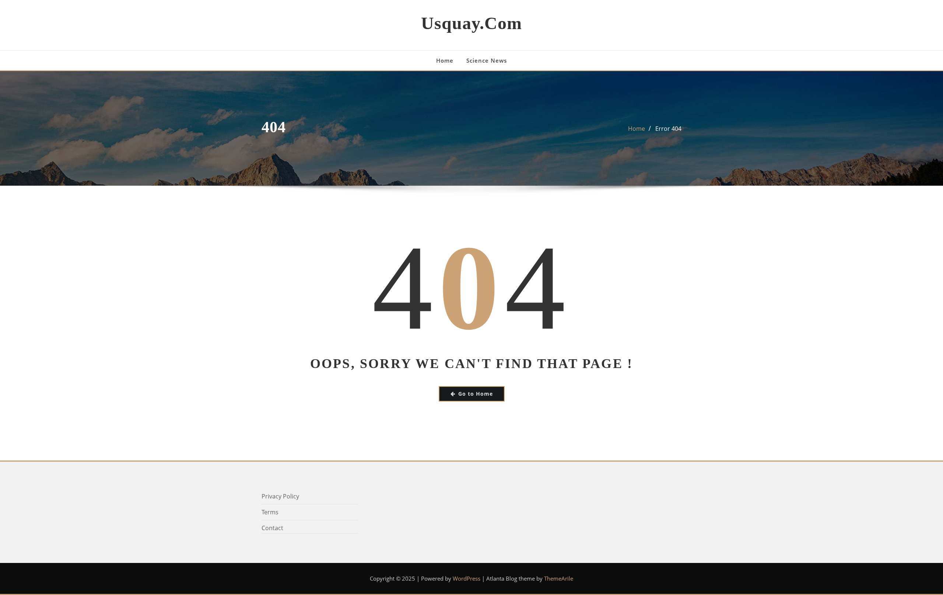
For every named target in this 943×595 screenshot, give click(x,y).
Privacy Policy (280, 496)
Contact (272, 528)
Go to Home (475, 393)
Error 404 (668, 129)
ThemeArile (558, 578)
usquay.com (471, 23)
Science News (486, 60)
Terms (270, 512)
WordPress (466, 578)
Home (444, 60)
